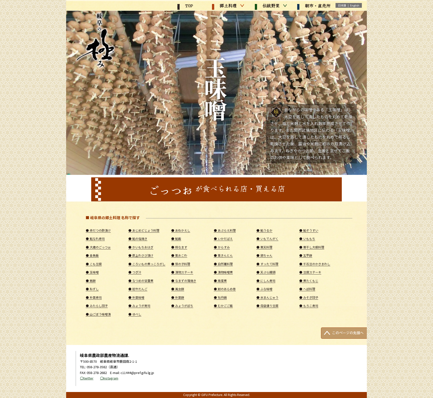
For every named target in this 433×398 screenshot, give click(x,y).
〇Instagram (109, 378)
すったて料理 (267, 264)
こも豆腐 (94, 264)
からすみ (222, 247)
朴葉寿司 (94, 297)
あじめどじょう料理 (143, 230)
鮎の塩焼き (137, 238)
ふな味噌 (264, 289)
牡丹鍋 (220, 297)
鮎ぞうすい (308, 230)
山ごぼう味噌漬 (98, 314)
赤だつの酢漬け (98, 230)
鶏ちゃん (264, 255)
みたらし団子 (97, 305)
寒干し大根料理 (311, 247)
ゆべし (134, 314)
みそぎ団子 (308, 297)
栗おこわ (179, 255)
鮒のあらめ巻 (225, 289)
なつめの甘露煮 (140, 280)
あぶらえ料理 (225, 230)
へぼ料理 (307, 289)
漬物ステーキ (182, 272)
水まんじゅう (267, 297)
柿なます (179, 247)
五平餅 (305, 255)
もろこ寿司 (308, 305)
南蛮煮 (220, 280)
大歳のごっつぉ (98, 247)
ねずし (92, 289)
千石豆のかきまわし (314, 264)
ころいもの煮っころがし (146, 264)
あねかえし (180, 230)
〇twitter (86, 378)
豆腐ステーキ (310, 272)
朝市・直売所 (317, 5)
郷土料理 (227, 5)
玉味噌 (92, 272)
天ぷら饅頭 (265, 272)
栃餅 (91, 280)
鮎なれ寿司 (95, 238)
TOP (188, 5)
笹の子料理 (180, 264)
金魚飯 (92, 255)
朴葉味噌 (136, 297)
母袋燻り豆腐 (267, 305)
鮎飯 (176, 238)
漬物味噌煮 (223, 272)
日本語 (342, 5)
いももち (307, 238)
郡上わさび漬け (140, 255)
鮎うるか (264, 230)
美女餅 (177, 289)
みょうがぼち (182, 305)
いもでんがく (267, 238)
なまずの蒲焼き (183, 280)
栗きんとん (223, 255)
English (354, 5)
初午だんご (137, 289)
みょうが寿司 (139, 305)
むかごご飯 (223, 305)
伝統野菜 (270, 5)
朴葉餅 (177, 297)
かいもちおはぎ (140, 247)
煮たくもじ (308, 280)
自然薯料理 (223, 264)
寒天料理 (264, 247)
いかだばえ (223, 238)
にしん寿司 (265, 280)
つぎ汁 (134, 272)
